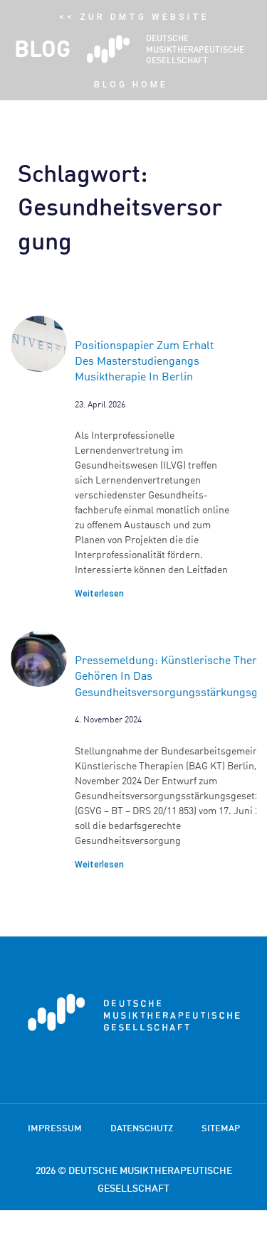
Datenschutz (141, 1127)
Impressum (55, 1127)
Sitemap (220, 1127)
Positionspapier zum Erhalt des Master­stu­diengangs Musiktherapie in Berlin (144, 361)
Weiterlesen (99, 594)
